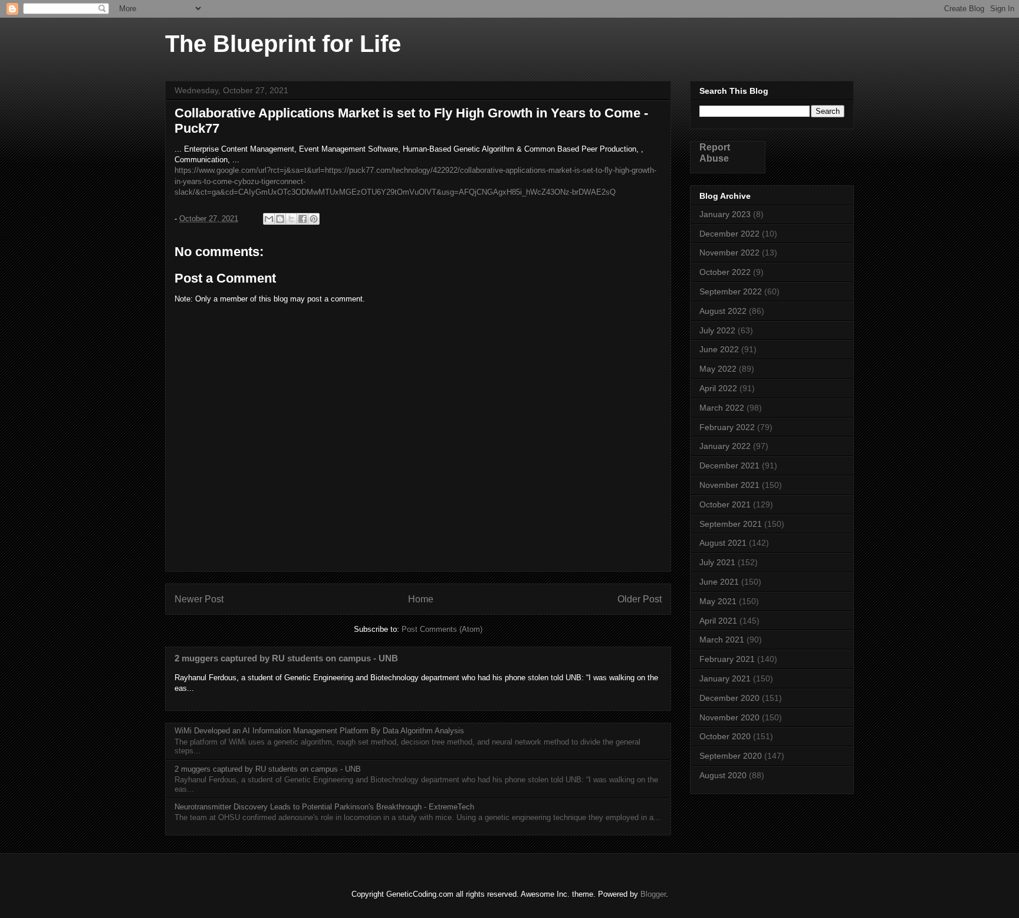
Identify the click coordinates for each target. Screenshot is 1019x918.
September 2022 (730, 291)
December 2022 (729, 233)
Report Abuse (714, 152)
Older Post (639, 599)
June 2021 (719, 581)
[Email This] (269, 219)
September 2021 (730, 524)
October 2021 (725, 504)
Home (420, 599)
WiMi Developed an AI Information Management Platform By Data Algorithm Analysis (319, 730)
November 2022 (729, 252)
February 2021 (727, 659)
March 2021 (721, 639)
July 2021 (717, 562)
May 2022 (718, 368)
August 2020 (723, 775)
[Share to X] (291, 219)
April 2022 (718, 388)
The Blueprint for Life (283, 44)
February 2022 (727, 427)
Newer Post (199, 599)
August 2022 (723, 311)
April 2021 (718, 620)
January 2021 (725, 678)
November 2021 (729, 485)
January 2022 (725, 446)
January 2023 (725, 214)
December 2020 (729, 698)
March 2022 (721, 407)
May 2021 (718, 601)
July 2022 (717, 330)
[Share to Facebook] (302, 219)
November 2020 (729, 717)
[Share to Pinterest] (314, 219)
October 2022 (725, 272)
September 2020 (730, 755)
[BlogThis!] (280, 219)
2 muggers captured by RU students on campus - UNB (286, 658)
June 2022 (719, 349)
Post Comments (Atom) (442, 629)
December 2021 (729, 465)
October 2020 (725, 736)
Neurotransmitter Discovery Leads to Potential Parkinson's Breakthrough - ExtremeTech (324, 806)
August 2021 (723, 542)
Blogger (653, 894)
